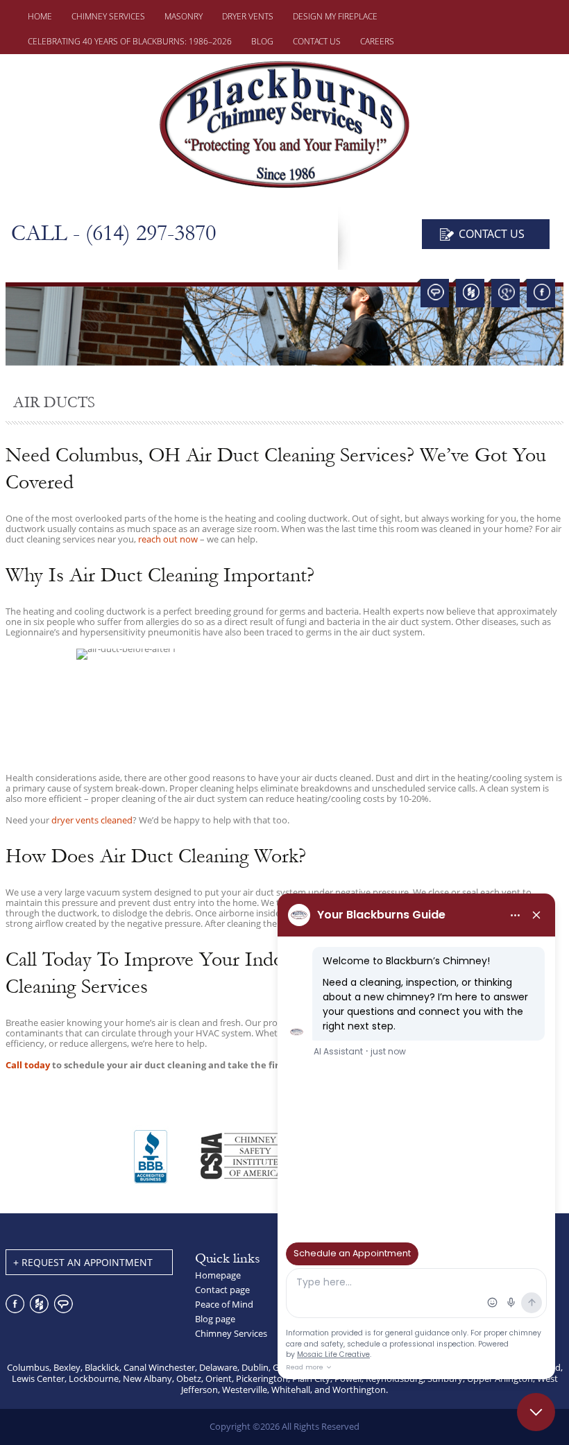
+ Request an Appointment (83, 1262)
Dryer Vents (247, 16)
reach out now (168, 539)
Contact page (222, 1289)
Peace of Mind (224, 1304)
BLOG (262, 41)
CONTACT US (317, 41)
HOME (40, 16)
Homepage (218, 1275)
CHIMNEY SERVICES (108, 16)
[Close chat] (536, 1412)
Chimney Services (231, 1333)
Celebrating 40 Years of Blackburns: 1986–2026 (130, 41)
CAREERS (377, 41)
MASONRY (183, 16)
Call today (28, 1065)
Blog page (215, 1319)
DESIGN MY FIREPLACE (335, 16)
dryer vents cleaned (92, 820)
